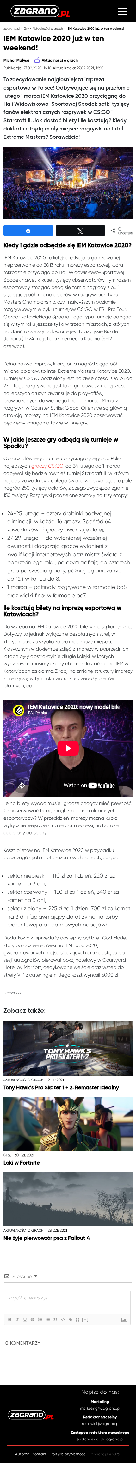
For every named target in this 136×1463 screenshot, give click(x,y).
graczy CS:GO (47, 466)
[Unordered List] (47, 1319)
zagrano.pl (11, 28)
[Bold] (9, 1319)
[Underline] (24, 1319)
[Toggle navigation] (122, 11)
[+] (85, 1319)
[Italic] (17, 1319)
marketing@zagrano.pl (100, 1408)
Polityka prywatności (68, 1454)
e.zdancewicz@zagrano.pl (100, 1439)
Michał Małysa (16, 61)
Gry (26, 28)
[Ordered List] (40, 1319)
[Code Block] (62, 1319)
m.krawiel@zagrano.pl (100, 1423)
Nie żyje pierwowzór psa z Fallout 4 (46, 1238)
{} (78, 1319)
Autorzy (22, 1454)
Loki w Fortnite (21, 1163)
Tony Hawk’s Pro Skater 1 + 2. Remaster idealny (61, 1088)
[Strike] (32, 1319)
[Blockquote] (55, 1319)
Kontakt (39, 1454)
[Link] (70, 1319)
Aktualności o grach (48, 28)
